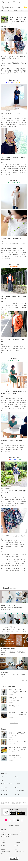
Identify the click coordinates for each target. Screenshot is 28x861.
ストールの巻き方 (15, 170)
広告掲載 (3, 845)
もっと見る (14, 722)
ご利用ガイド (4, 842)
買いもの (8, 3)
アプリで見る (13, 858)
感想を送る (14, 578)
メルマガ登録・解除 (19, 840)
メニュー (25, 3)
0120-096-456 (18, 832)
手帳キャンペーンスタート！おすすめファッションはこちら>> (13, 10)
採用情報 (16, 849)
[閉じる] (18, 858)
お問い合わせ (17, 842)
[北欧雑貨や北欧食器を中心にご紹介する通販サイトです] (14, 7)
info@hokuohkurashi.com (7, 832)
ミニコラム (7, 802)
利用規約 (16, 845)
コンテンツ (14, 3)
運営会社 (3, 849)
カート (20, 3)
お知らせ (3, 840)
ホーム (3, 3)
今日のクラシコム (5, 15)
